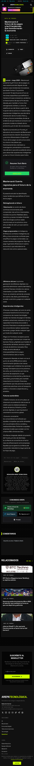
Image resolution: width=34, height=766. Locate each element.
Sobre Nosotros (6, 743)
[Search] (31, 4)
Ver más (28, 561)
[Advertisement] (17, 268)
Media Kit (4, 749)
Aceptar (17, 763)
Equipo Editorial (6, 746)
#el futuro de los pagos (11, 458)
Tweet (21, 49)
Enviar (10, 53)
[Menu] (3, 4)
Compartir (11, 49)
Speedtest (5, 734)
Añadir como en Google (17, 43)
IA (2, 721)
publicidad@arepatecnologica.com (14, 709)
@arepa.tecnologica (14, 10)
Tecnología (5, 731)
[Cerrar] (31, 7)
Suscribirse (16, 676)
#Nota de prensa (19, 461)
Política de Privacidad (17, 759)
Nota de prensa (10, 18)
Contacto (4, 751)
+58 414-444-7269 (8, 707)
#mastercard (7, 461)
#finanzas (25, 458)
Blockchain (5, 723)
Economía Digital (6, 726)
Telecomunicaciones (8, 729)
